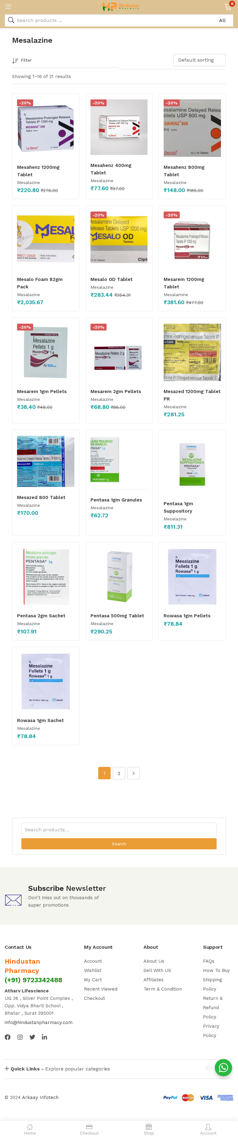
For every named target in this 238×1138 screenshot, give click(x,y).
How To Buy (216, 970)
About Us (153, 961)
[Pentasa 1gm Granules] (119, 462)
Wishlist (92, 970)
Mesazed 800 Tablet (41, 497)
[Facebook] (8, 1037)
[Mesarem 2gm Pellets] (119, 352)
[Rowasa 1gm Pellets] (192, 577)
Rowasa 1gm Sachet (40, 720)
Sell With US (157, 970)
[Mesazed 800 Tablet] (45, 461)
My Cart (93, 980)
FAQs (208, 961)
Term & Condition (162, 989)
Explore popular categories (60, 1069)
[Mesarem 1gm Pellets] (45, 352)
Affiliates (153, 980)
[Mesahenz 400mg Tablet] (119, 127)
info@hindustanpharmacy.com (39, 1022)
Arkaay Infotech (40, 1097)
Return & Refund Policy (213, 1008)
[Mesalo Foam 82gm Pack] (45, 240)
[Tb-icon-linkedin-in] (45, 1037)
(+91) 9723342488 (33, 980)
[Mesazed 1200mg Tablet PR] (192, 352)
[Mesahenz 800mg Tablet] (192, 128)
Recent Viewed (100, 989)
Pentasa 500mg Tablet (117, 616)
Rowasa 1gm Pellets (187, 616)
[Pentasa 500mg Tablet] (119, 577)
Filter (26, 60)
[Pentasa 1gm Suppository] (192, 464)
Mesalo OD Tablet (111, 279)
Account (93, 961)
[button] (228, 6)
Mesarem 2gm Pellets (115, 391)
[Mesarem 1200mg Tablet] (192, 240)
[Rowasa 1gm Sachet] (45, 681)
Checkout (94, 998)
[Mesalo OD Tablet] (119, 240)
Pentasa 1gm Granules (116, 500)
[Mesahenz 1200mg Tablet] (45, 128)
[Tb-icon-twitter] (32, 1037)
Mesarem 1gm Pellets (42, 391)
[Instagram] (20, 1037)
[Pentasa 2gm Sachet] (45, 577)
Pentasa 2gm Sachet (41, 616)
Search (119, 843)
